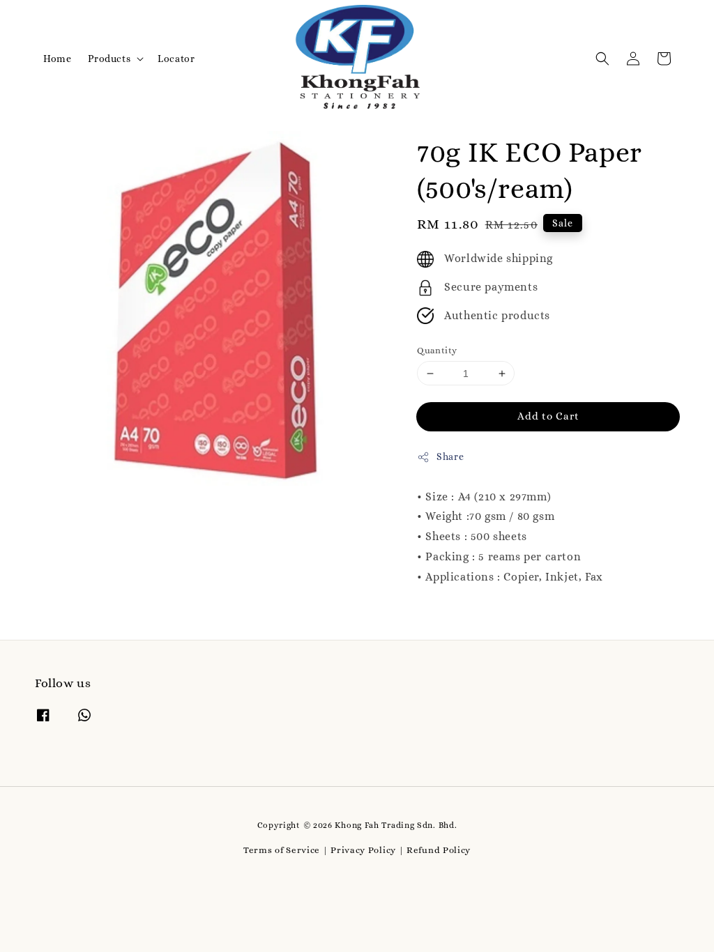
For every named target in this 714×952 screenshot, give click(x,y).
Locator (176, 58)
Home (57, 58)
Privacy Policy (363, 850)
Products (109, 58)
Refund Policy (439, 850)
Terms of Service (281, 850)
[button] (602, 58)
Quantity (437, 350)
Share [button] (450, 456)
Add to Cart (548, 416)
